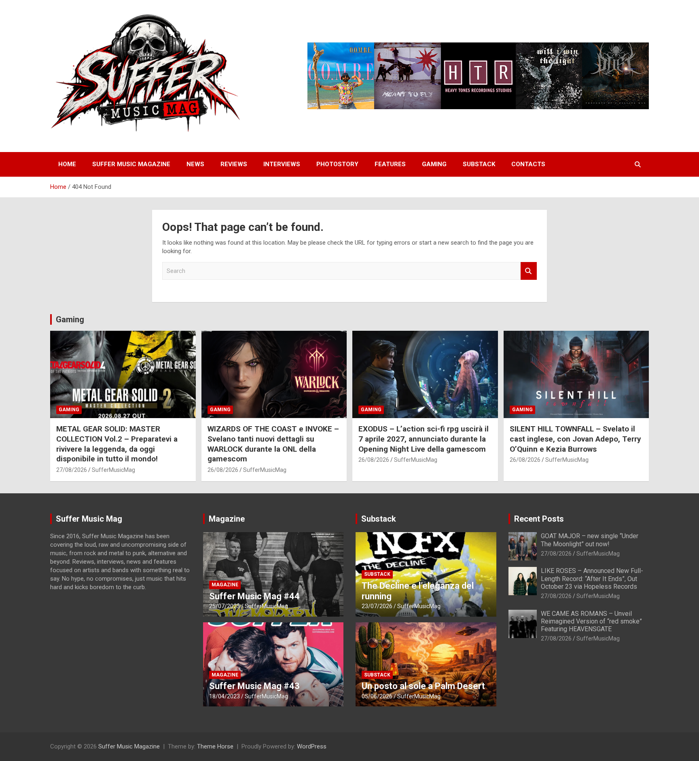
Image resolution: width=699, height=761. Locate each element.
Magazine (227, 519)
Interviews (281, 164)
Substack (479, 164)
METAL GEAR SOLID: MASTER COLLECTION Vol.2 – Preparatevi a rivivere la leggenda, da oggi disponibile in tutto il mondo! (117, 443)
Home (67, 164)
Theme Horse (215, 746)
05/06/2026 (377, 696)
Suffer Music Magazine (131, 164)
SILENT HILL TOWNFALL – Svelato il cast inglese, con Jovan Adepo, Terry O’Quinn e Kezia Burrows (575, 438)
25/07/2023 (224, 606)
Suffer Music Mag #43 (254, 686)
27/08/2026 (71, 470)
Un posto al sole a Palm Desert (423, 686)
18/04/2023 (224, 696)
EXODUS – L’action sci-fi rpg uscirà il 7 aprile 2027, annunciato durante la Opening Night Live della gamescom (423, 438)
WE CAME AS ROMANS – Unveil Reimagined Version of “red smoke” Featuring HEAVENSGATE (591, 621)
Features (390, 164)
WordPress (311, 746)
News (195, 164)
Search (529, 271)
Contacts (528, 164)
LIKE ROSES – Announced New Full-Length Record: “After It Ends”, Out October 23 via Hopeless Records (592, 578)
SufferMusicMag (113, 470)
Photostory (337, 164)
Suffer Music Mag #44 (254, 596)
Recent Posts (539, 519)
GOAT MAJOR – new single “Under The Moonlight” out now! (589, 539)
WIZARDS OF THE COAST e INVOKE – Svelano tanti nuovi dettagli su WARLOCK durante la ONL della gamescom (273, 443)
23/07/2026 (377, 606)
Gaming (434, 164)
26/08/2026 (223, 470)
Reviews (233, 164)
